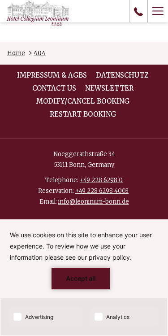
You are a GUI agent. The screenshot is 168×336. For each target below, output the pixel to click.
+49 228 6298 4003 (102, 191)
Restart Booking (83, 114)
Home (16, 53)
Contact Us (54, 88)
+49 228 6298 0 (101, 180)
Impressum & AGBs (52, 75)
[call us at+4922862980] (138, 11)
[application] (84, 277)
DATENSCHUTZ (122, 75)
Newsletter (109, 88)
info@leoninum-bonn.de (93, 201)
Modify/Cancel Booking (82, 101)
